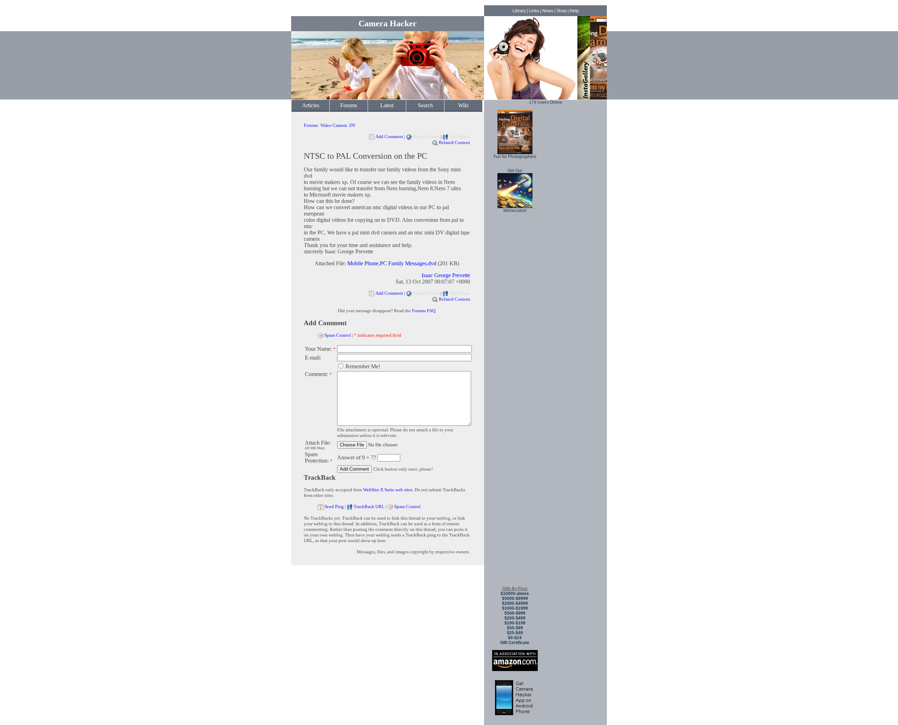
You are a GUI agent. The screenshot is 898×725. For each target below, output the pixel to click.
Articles (310, 105)
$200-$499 (514, 618)
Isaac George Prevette (446, 275)
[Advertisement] (515, 476)
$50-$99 (515, 627)
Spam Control (337, 335)
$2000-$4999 (515, 603)
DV (352, 125)
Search (425, 105)
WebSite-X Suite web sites (388, 489)
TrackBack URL (369, 506)
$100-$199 (514, 623)
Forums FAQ (423, 310)
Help (574, 10)
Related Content (454, 142)
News (547, 10)
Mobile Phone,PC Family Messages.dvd (391, 263)
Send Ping (334, 506)
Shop (561, 10)
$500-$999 (514, 613)
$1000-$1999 (515, 608)
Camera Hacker (387, 23)
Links (534, 10)
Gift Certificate (514, 642)
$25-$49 (515, 632)
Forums (348, 105)
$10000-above (515, 593)
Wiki (463, 105)
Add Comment (389, 136)
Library (519, 10)
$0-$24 (515, 637)
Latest (387, 105)
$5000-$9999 (515, 598)
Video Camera (333, 125)
